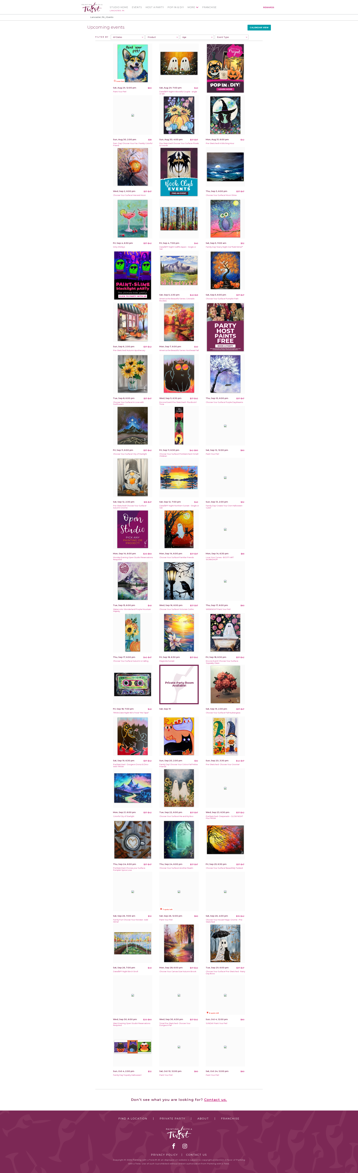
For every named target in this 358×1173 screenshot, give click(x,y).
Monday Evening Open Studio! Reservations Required (133, 558)
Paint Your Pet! (119, 92)
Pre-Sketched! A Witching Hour (220, 143)
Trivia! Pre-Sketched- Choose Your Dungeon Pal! (174, 1024)
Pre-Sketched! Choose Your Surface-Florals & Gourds (179, 144)
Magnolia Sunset (166, 661)
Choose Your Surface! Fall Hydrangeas (223, 713)
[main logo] (92, 3)
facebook (173, 1146)
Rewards (268, 7)
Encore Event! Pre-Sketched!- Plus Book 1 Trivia (178, 403)
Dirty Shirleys (119, 247)
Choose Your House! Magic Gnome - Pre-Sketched (224, 921)
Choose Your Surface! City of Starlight (130, 454)
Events (137, 7)
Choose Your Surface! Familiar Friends (176, 557)
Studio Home (119, 7)
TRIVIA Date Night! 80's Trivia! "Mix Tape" (131, 713)
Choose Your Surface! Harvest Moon (129, 195)
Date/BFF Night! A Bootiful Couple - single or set (178, 93)
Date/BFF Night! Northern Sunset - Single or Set (179, 507)
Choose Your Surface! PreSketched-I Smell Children (178, 455)
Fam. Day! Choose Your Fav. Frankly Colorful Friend (132, 144)
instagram (184, 1146)
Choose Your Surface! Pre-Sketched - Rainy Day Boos (225, 972)
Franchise (209, 7)
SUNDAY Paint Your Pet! (216, 1023)
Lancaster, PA (117, 11)
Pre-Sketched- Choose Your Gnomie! (223, 764)
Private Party (172, 1118)
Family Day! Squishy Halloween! (127, 1075)
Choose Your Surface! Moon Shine (221, 195)
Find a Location (132, 1118)
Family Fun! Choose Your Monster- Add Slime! (130, 921)
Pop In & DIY (176, 7)
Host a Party (155, 7)
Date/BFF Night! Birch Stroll (125, 971)
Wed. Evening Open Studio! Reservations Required (131, 1024)
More (191, 7)
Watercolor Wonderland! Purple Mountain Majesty (132, 610)
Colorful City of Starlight (123, 816)
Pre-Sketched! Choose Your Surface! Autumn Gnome (129, 507)
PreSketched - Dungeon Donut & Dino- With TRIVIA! (131, 765)
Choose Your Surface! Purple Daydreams (224, 402)
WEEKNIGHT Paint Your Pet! (218, 609)
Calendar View (259, 27)
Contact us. (215, 1100)
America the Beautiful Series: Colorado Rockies (177, 300)
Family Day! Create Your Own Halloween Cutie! (224, 507)
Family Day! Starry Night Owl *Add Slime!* (224, 247)
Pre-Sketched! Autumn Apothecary (129, 350)
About (203, 1118)
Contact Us (196, 1154)
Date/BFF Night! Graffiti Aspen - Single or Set (177, 248)
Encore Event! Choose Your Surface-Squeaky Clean (222, 662)
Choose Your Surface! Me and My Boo (176, 816)
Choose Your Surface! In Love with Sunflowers (128, 403)
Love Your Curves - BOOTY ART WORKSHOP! (220, 558)
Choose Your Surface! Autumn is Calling (130, 661)
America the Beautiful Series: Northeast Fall (179, 350)
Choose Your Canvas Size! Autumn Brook (177, 971)
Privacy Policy (164, 1154)
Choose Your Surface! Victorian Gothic (176, 609)
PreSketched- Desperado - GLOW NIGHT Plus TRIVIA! (224, 817)
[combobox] (127, 37)
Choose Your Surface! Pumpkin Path (222, 299)
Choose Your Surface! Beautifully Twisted (224, 868)
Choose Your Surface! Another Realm (176, 868)
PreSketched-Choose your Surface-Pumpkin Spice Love (129, 869)
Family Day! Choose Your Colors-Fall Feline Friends (178, 765)
